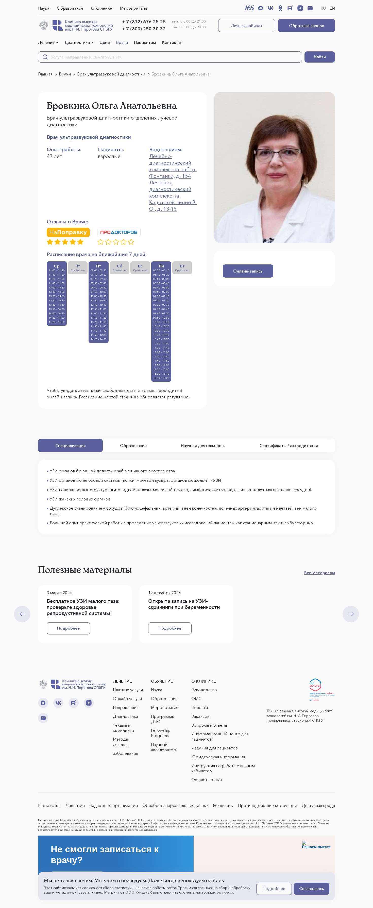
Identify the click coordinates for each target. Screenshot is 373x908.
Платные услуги (128, 689)
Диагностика (77, 42)
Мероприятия (133, 8)
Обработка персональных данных (175, 805)
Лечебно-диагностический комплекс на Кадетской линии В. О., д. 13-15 (173, 196)
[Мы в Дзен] (300, 8)
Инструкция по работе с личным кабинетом (223, 768)
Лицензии (75, 805)
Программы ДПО (163, 719)
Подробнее (68, 628)
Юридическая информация (218, 756)
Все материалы (319, 572)
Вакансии (200, 716)
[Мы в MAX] (261, 8)
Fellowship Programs (161, 733)
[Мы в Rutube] (290, 8)
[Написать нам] (310, 8)
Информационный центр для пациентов (219, 736)
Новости (199, 707)
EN (332, 8)
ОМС (196, 698)
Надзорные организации (113, 805)
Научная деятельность (203, 445)
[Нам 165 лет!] (249, 8)
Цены (105, 42)
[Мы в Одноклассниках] (280, 8)
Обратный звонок (306, 25)
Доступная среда (318, 805)
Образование (70, 8)
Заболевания (125, 753)
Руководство (204, 689)
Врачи (122, 42)
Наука (43, 8)
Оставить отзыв (206, 779)
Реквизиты (223, 805)
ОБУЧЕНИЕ (162, 681)
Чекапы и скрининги (123, 728)
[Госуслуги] (322, 690)
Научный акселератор (163, 747)
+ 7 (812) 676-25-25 (144, 22)
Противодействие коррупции (267, 805)
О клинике (101, 8)
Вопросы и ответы (209, 725)
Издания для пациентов (214, 747)
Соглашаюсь (311, 888)
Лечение (46, 42)
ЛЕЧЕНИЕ (122, 681)
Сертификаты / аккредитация (289, 445)
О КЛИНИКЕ (203, 681)
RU (323, 8)
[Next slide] (351, 614)
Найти (320, 56)
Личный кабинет (247, 25)
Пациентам (145, 42)
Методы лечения (121, 742)
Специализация (70, 445)
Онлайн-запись (248, 271)
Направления (126, 707)
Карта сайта (49, 805)
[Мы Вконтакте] (270, 8)
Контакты (171, 42)
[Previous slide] (22, 614)
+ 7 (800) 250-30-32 (144, 29)
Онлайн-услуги (127, 698)
